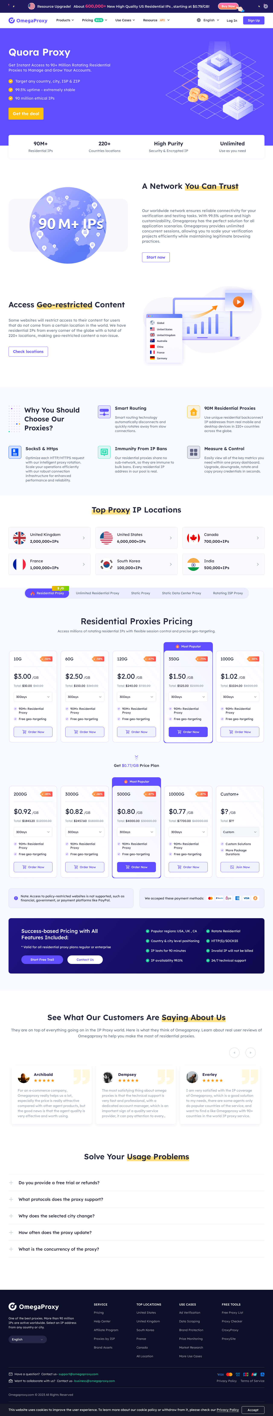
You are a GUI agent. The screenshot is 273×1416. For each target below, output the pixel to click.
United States (146, 1312)
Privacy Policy (227, 1380)
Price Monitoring (191, 1339)
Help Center (102, 1321)
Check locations (28, 351)
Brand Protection (191, 1330)
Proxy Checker (232, 1321)
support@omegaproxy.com (78, 1374)
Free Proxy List (232, 1312)
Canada (142, 1347)
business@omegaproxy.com (94, 1381)
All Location (144, 1356)
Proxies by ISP (104, 1339)
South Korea (145, 1330)
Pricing (99, 1312)
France (141, 1339)
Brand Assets (103, 1347)
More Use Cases (190, 1356)
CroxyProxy (230, 1330)
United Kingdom (148, 1321)
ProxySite (229, 1339)
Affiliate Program (106, 1330)
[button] (136, 1182)
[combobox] (31, 697)
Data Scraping (189, 1321)
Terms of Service (252, 1380)
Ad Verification (189, 1312)
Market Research (191, 1347)
